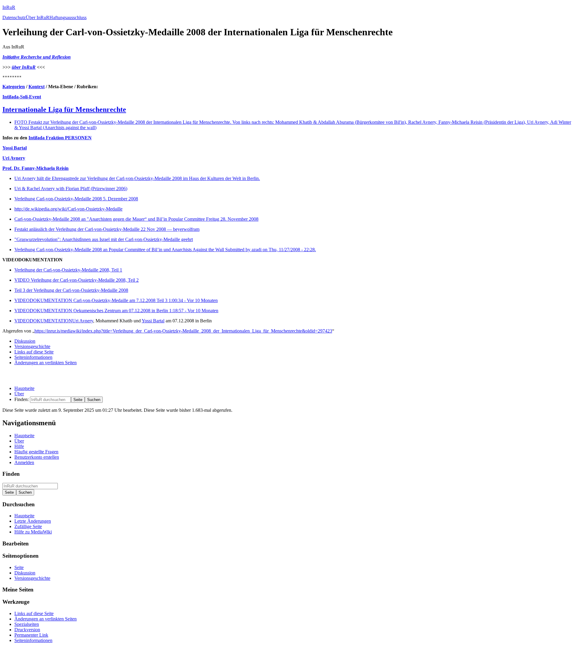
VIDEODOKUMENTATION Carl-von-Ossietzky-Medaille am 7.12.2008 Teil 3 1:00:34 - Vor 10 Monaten (116, 300)
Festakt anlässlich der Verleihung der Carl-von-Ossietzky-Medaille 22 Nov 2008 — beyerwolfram (106, 229)
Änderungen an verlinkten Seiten (45, 362)
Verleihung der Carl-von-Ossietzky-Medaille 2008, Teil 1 (68, 269)
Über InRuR (37, 17)
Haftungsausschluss (68, 17)
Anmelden (24, 462)
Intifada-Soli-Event (21, 96)
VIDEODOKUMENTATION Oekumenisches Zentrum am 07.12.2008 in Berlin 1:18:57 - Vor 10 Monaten (116, 310)
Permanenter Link (31, 635)
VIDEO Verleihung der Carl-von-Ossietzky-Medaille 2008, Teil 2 (76, 280)
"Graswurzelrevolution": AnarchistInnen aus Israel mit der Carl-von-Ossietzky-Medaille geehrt (103, 239)
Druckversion (27, 629)
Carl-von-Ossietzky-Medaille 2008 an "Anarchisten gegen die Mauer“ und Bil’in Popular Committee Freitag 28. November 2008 (136, 219)
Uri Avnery (13, 158)
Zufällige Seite (28, 526)
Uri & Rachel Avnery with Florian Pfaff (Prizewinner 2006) (70, 188)
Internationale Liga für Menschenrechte (64, 109)
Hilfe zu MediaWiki (33, 531)
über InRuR (24, 67)
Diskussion (24, 341)
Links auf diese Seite (34, 351)
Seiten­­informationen (33, 357)
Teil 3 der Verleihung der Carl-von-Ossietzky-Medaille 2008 (71, 290)
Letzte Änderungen (32, 521)
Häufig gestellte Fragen (36, 451)
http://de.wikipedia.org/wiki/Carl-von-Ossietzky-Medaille (68, 208)
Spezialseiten (26, 624)
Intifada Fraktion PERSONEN (60, 137)
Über (19, 393)
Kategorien (13, 86)
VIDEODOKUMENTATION (43, 320)
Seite (19, 567)
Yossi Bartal (14, 147)
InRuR (8, 7)
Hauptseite (24, 388)
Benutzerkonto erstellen (36, 457)
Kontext (36, 86)
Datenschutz (14, 17)
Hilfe (19, 446)
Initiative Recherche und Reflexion (36, 57)
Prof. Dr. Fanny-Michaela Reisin (35, 168)
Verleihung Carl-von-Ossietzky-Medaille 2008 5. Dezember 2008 (76, 198)
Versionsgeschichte (32, 346)
